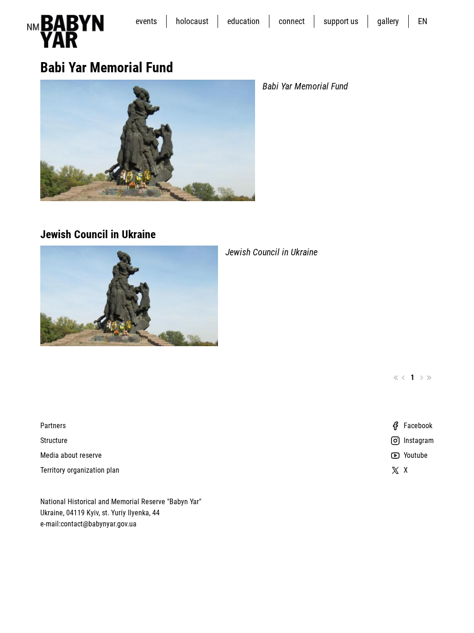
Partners (53, 425)
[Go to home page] (63, 31)
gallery (388, 21)
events (146, 21)
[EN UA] (424, 21)
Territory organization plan (79, 470)
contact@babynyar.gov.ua (99, 523)
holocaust (192, 21)
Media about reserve (71, 455)
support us (341, 21)
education (243, 21)
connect (292, 21)
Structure (54, 440)
